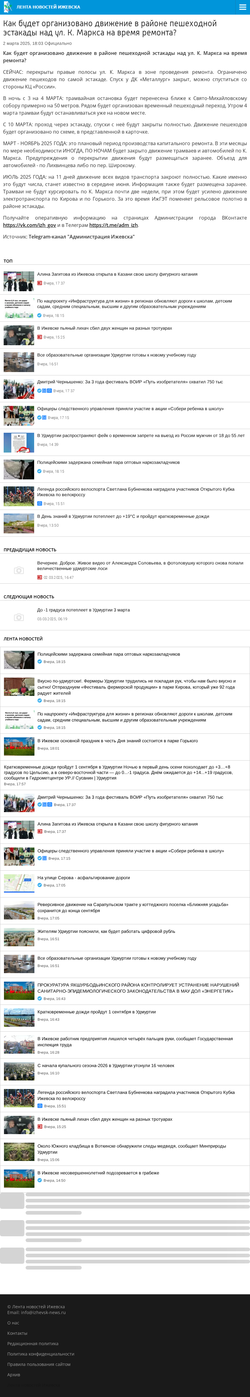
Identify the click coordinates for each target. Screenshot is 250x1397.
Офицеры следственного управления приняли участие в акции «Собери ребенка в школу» (130, 408)
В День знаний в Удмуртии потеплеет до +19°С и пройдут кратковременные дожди (123, 516)
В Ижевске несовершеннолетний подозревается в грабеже (98, 1172)
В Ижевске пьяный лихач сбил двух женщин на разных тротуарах (104, 328)
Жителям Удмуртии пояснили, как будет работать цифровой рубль (106, 931)
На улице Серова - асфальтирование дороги (84, 877)
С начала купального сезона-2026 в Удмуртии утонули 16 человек (106, 1065)
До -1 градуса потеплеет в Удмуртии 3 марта (83, 609)
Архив (13, 1374)
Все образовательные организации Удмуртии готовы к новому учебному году (116, 355)
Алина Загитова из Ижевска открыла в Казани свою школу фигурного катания (117, 274)
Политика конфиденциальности (40, 1354)
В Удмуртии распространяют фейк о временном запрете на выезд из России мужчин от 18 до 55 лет (141, 435)
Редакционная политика (33, 1343)
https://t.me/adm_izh (113, 225)
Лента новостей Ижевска (33, 1385)
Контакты (17, 1333)
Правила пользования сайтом (38, 1364)
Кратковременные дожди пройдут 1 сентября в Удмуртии (97, 1011)
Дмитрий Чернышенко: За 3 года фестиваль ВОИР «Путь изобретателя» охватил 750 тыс (130, 381)
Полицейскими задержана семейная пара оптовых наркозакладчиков (108, 462)
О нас (13, 1323)
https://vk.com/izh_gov (29, 225)
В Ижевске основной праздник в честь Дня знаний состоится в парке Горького (118, 740)
